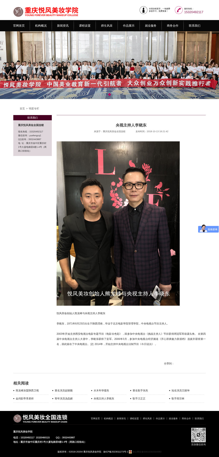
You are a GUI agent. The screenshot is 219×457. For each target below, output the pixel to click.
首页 (22, 108)
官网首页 (19, 25)
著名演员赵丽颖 (64, 390)
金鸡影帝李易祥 (25, 398)
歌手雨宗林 (178, 398)
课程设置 (85, 25)
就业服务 (150, 25)
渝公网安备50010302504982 (147, 451)
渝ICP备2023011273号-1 (115, 451)
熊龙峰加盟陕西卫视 (27, 390)
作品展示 (129, 25)
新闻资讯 (63, 25)
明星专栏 (34, 108)
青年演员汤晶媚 (64, 398)
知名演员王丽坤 (181, 390)
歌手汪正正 (139, 398)
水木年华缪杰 (101, 390)
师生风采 (107, 25)
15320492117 (193, 12)
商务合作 (172, 25)
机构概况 (41, 25)
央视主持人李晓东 (104, 398)
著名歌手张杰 (140, 390)
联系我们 (194, 25)
